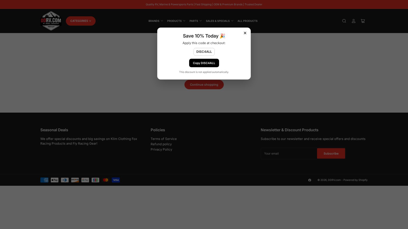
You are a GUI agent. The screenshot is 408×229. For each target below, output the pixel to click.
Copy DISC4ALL (204, 63)
